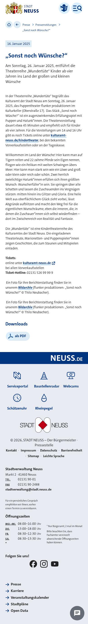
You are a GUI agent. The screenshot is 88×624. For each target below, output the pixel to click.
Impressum (28, 450)
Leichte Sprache (53, 456)
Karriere (17, 590)
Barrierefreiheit (71, 450)
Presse (26, 25)
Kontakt (11, 450)
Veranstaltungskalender (30, 597)
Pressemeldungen (45, 25)
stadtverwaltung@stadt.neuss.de (28, 489)
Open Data (19, 610)
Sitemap (33, 456)
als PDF (20, 336)
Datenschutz (48, 450)
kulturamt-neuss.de (37, 263)
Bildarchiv (25, 288)
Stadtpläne (19, 604)
